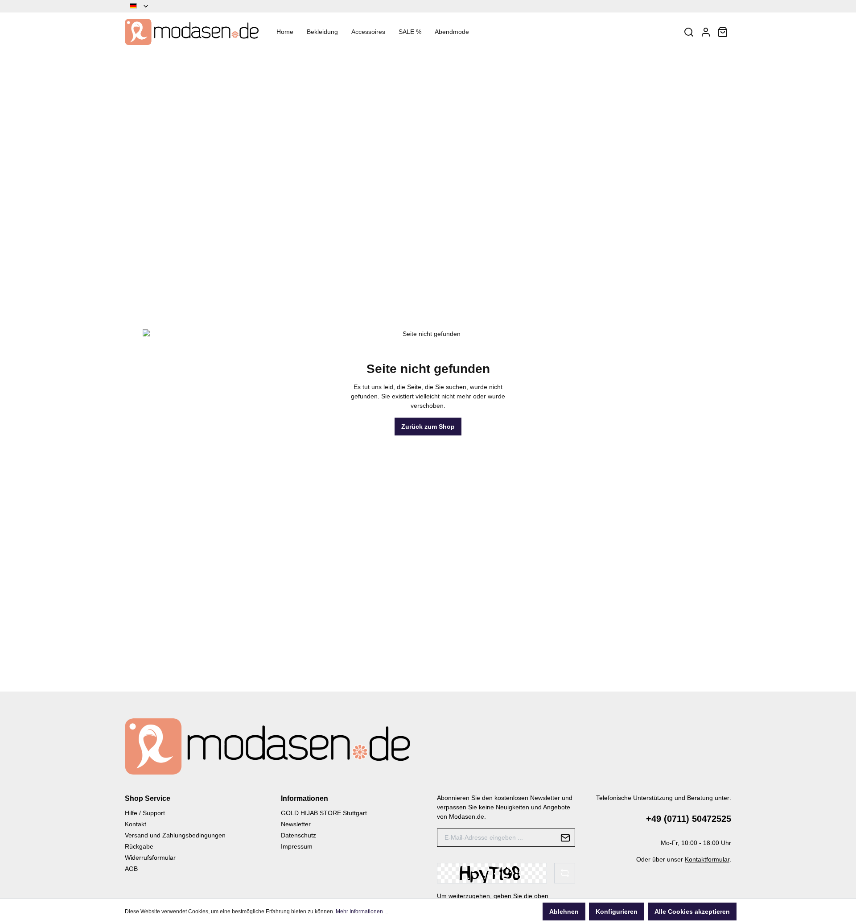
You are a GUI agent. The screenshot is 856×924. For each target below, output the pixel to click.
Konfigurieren (617, 911)
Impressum (297, 846)
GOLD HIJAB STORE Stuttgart (324, 812)
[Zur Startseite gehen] (192, 32)
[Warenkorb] (722, 32)
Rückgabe (139, 846)
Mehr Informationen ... (362, 911)
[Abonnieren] (565, 838)
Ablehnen (564, 911)
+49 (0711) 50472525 (688, 819)
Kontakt (135, 824)
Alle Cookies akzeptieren (692, 911)
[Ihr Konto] (705, 32)
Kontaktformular (707, 859)
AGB (131, 868)
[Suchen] (688, 32)
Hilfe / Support (145, 812)
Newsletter (296, 824)
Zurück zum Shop (428, 426)
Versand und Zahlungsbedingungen (175, 835)
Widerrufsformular (150, 857)
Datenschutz (298, 835)
